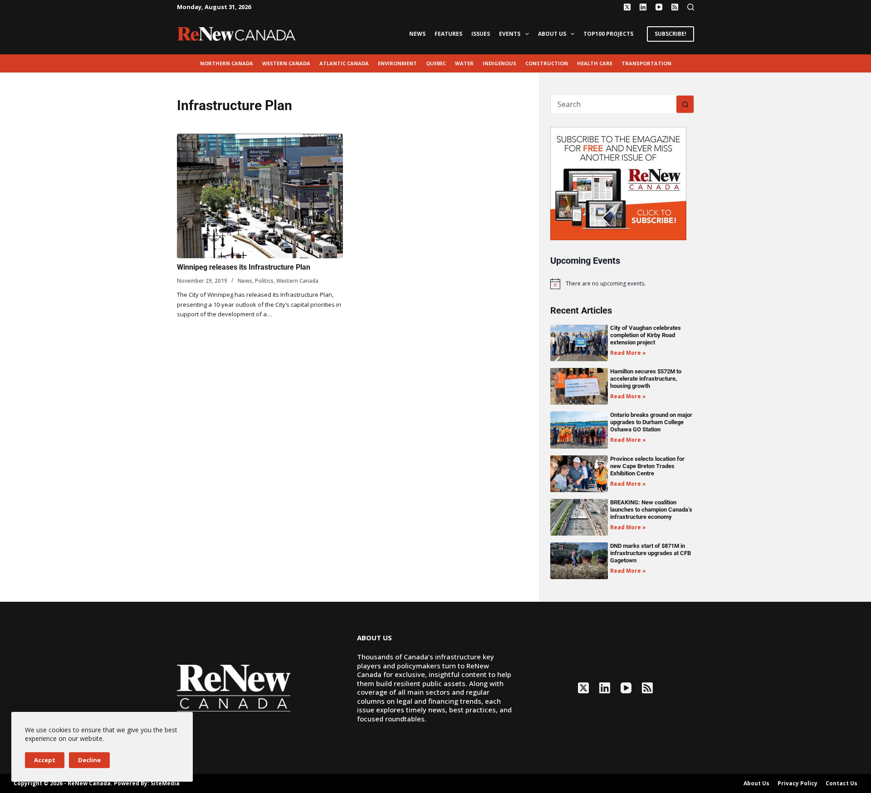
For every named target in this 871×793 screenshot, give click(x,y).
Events (509, 34)
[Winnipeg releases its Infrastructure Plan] (260, 196)
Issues (480, 34)
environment (397, 63)
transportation (646, 63)
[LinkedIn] (643, 7)
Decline (89, 760)
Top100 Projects (608, 34)
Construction (546, 63)
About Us (552, 34)
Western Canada (286, 63)
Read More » (628, 353)
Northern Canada (226, 63)
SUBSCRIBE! (670, 34)
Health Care (594, 63)
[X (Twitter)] (627, 7)
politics (264, 281)
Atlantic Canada (344, 63)
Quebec (436, 63)
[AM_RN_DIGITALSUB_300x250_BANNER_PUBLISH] (618, 183)
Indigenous (499, 63)
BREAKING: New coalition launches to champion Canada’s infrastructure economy (651, 509)
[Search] (690, 7)
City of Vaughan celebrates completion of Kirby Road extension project (645, 335)
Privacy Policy (797, 783)
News (417, 34)
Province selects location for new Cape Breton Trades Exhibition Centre (647, 466)
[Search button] (685, 104)
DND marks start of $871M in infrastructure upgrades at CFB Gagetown (650, 553)
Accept (44, 760)
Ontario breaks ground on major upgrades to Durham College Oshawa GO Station (651, 422)
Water (464, 63)
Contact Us (841, 783)
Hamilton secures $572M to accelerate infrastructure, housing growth (645, 378)
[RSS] (674, 7)
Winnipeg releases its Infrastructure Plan (243, 267)
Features (448, 34)
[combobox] (613, 104)
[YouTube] (659, 7)
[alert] (622, 283)
